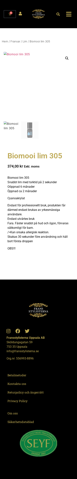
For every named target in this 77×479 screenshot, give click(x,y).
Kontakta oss (16, 384)
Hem (5, 41)
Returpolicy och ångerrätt (25, 392)
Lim (25, 41)
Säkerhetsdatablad (20, 422)
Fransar (15, 41)
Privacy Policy (17, 401)
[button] (58, 14)
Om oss (12, 413)
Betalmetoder (16, 375)
